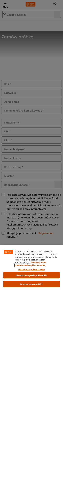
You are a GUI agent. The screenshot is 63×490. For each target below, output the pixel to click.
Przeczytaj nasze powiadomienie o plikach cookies (30, 263)
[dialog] (31, 367)
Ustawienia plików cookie (31, 269)
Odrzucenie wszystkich (31, 284)
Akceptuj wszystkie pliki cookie (31, 275)
